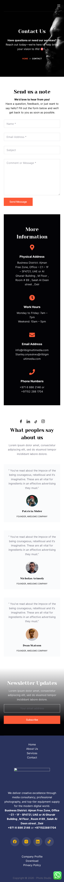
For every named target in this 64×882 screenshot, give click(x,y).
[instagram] (43, 421)
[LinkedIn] (28, 421)
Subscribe (32, 719)
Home (32, 744)
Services (32, 753)
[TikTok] (49, 841)
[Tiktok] (35, 421)
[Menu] (58, 5)
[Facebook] (21, 421)
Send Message (18, 201)
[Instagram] (26, 841)
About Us (32, 748)
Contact (32, 757)
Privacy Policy (32, 865)
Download (32, 860)
